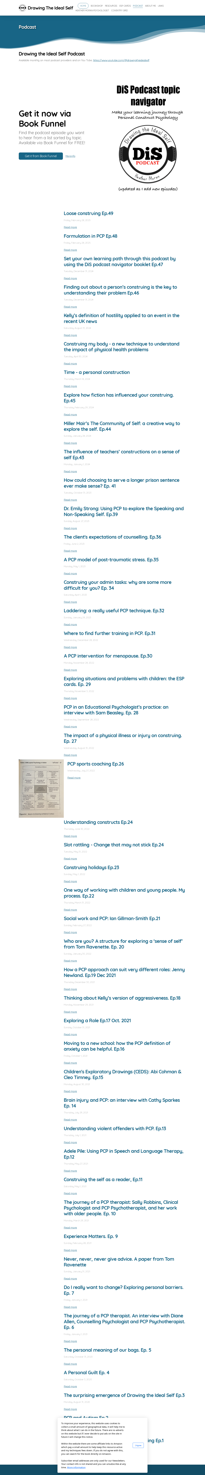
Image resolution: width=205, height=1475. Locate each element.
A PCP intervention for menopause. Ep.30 (108, 656)
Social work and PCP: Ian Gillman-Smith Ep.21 (112, 918)
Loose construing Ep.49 (88, 213)
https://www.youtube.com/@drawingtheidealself (121, 60)
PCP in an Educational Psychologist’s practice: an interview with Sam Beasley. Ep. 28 (116, 710)
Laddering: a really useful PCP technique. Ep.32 (114, 611)
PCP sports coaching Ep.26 (95, 764)
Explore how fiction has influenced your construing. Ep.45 (119, 398)
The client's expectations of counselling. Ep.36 (112, 537)
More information (76, 1467)
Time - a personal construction (97, 372)
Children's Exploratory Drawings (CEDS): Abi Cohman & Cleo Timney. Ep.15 (122, 1074)
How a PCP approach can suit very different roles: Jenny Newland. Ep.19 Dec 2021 (124, 972)
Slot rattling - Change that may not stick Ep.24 (114, 845)
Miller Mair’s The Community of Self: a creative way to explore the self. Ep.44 (122, 426)
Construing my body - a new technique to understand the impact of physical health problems (121, 346)
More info (70, 156)
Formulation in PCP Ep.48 (90, 236)
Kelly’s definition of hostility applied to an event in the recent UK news (121, 318)
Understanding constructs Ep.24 (98, 822)
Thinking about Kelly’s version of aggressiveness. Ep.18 (122, 998)
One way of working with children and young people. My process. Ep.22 (124, 893)
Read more (70, 227)
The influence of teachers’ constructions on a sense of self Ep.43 (122, 454)
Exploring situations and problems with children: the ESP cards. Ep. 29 (124, 681)
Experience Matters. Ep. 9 (91, 1236)
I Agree (138, 1445)
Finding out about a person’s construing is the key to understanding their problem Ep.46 (120, 290)
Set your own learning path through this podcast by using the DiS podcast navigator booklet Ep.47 (120, 261)
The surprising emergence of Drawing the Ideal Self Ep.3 (124, 1395)
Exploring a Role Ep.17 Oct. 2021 (97, 1020)
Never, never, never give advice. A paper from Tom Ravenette (119, 1262)
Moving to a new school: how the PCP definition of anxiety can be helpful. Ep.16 (117, 1046)
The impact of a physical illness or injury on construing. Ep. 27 (123, 738)
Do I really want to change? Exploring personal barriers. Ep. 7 (123, 1290)
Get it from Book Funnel (41, 156)
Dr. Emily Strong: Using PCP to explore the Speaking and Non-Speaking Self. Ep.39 (124, 511)
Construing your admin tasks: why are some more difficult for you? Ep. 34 (117, 585)
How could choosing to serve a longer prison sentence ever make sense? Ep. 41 (121, 483)
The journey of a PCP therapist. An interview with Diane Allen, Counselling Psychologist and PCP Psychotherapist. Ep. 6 (124, 1321)
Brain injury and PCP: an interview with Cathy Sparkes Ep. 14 (122, 1103)
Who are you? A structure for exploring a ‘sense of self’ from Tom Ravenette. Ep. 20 (123, 944)
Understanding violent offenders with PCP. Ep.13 (115, 1128)
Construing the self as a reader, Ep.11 (103, 1179)
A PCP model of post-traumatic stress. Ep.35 (111, 560)
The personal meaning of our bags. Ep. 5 (107, 1350)
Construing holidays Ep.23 (91, 867)
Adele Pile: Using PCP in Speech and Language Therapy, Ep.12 (123, 1154)
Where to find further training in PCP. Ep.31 (109, 633)
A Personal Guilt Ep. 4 (86, 1372)
